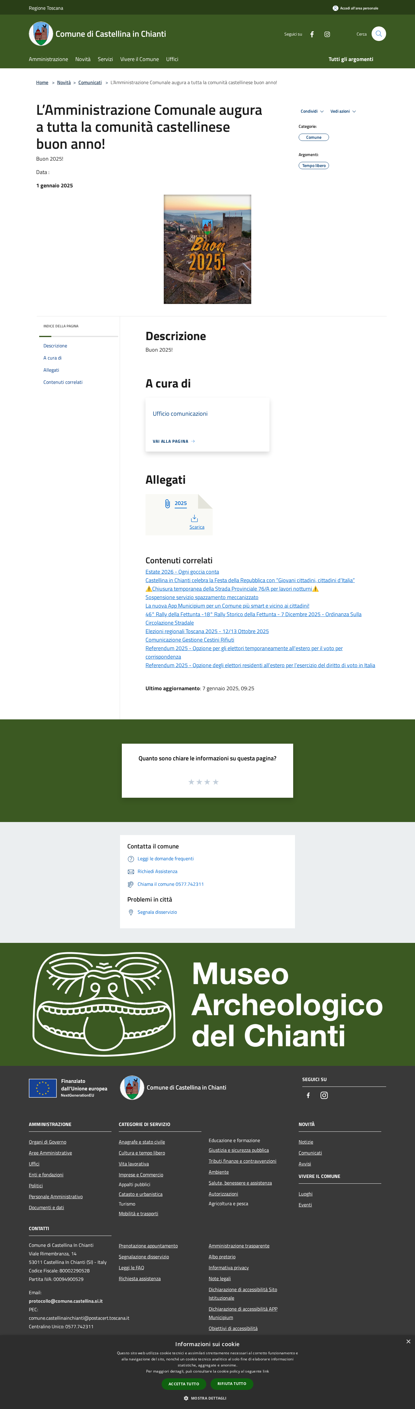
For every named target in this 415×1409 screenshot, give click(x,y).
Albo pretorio (222, 1256)
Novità (64, 82)
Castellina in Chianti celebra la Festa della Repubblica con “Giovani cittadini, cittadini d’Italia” (250, 580)
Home (42, 82)
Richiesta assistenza (140, 1278)
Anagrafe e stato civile (142, 1141)
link (266, 1371)
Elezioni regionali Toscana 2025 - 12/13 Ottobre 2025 (207, 631)
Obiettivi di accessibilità (233, 1328)
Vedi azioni (341, 111)
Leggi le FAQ (131, 1267)
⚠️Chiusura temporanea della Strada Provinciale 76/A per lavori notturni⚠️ (232, 589)
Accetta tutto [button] (184, 1384)
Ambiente (219, 1171)
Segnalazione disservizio (144, 1256)
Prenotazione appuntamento (148, 1245)
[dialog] (207, 1372)
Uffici (34, 1163)
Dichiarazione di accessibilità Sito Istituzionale (243, 1294)
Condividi (309, 111)
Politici (36, 1185)
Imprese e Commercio (141, 1174)
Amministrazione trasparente (239, 1245)
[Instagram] (325, 33)
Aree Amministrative (50, 1152)
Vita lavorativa (134, 1163)
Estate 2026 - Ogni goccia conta (182, 572)
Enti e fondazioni (46, 1174)
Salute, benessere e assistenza (240, 1182)
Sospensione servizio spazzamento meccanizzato (202, 597)
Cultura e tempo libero (142, 1152)
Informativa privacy (229, 1267)
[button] (207, 1398)
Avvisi (305, 1163)
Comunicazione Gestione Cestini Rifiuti (190, 640)
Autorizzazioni (223, 1193)
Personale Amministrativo (56, 1196)
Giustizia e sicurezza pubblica (239, 1150)
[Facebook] (310, 33)
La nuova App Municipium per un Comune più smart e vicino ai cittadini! (227, 606)
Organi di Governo (47, 1141)
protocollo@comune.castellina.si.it (66, 1301)
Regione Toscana (46, 8)
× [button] (408, 1341)
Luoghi (306, 1193)
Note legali (220, 1278)
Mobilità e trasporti (138, 1213)
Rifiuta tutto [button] (232, 1383)
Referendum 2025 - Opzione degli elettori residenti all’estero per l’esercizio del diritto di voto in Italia (260, 665)
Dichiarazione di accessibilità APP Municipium (243, 1313)
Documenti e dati (46, 1207)
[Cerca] (379, 33)
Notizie (306, 1141)
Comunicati (90, 82)
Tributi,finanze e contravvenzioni (242, 1161)
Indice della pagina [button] (60, 326)
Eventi (305, 1204)
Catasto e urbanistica (141, 1194)
